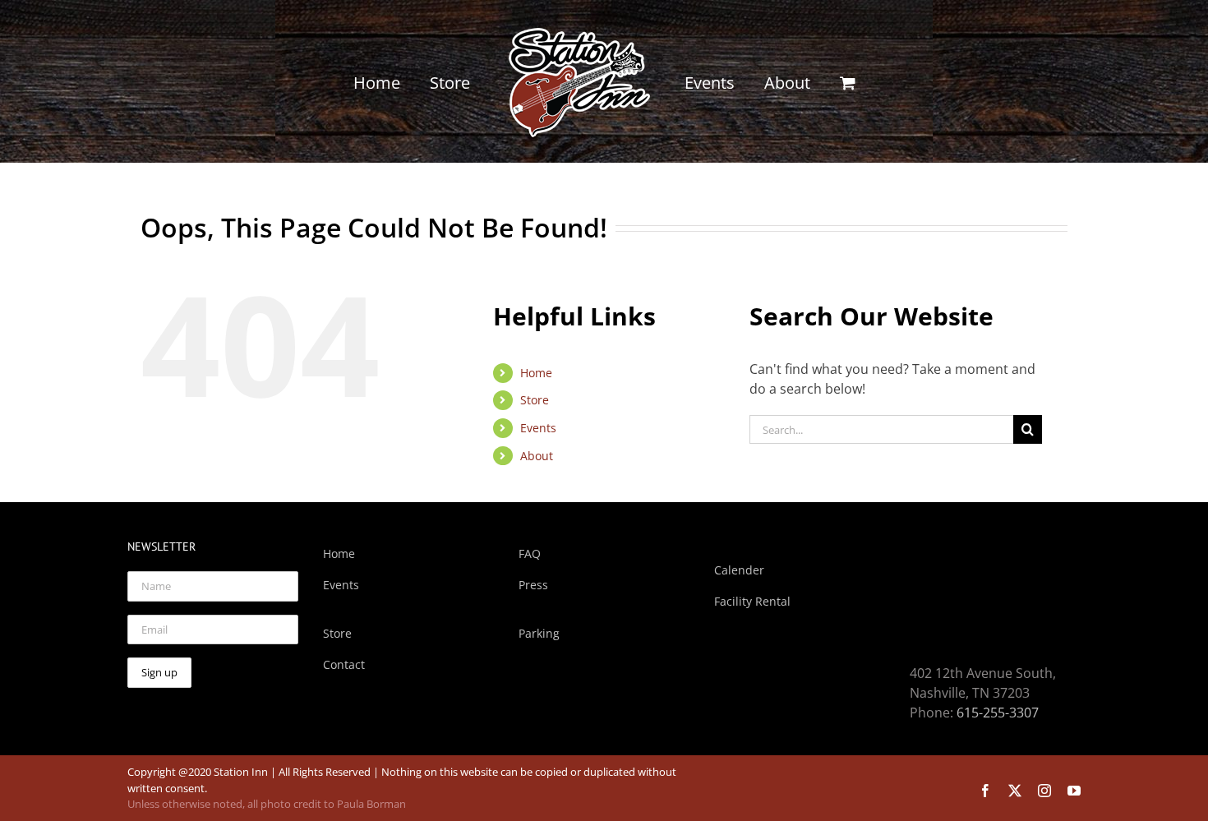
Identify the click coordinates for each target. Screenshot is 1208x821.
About (536, 456)
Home (536, 373)
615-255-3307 (998, 712)
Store (534, 400)
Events (538, 428)
